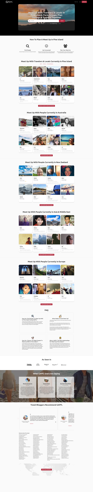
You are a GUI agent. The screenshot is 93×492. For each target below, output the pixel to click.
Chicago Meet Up (21, 436)
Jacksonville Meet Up (36, 444)
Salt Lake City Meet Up (50, 440)
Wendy (35, 128)
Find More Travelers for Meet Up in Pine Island (46, 105)
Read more (31, 423)
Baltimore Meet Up (36, 445)
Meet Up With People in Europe (46, 304)
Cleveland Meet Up (64, 435)
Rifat (63, 227)
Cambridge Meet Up (50, 444)
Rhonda (35, 97)
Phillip (35, 246)
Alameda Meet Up (50, 434)
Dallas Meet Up (21, 447)
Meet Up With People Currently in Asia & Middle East (46, 212)
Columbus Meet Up (36, 434)
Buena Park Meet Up (50, 438)
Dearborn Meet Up (64, 437)
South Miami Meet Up (36, 442)
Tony (49, 78)
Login (80, 1)
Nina (63, 296)
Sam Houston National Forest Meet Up (24, 446)
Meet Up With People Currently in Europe (46, 261)
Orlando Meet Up (35, 435)
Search (62, 20)
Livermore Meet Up (36, 441)
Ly (20, 78)
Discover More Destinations (46, 469)
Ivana (21, 178)
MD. (62, 246)
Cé (48, 296)
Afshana (35, 227)
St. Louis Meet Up (35, 446)
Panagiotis (36, 296)
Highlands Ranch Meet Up (51, 441)
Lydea (35, 277)
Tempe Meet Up (63, 443)
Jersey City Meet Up (22, 442)
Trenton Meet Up (21, 444)
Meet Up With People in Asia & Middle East (46, 254)
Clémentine (22, 128)
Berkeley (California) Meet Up (51, 443)
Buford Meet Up (49, 435)
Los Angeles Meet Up (22, 435)
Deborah (63, 128)
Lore (35, 147)
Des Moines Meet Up (50, 437)
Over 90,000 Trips (53, 23)
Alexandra (22, 277)
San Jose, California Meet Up (23, 439)
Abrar (49, 227)
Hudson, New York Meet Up (23, 434)
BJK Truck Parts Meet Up (65, 445)
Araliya (49, 147)
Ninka (63, 178)
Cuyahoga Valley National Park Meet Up (67, 440)
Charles (35, 178)
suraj (49, 128)
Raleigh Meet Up (49, 445)
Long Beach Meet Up (64, 441)
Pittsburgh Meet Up (36, 447)
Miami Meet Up (49, 447)
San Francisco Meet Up (22, 445)
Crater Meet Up (63, 447)
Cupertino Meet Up (36, 443)
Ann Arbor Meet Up (64, 434)
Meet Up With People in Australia (46, 155)
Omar (21, 227)
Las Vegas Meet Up (50, 439)
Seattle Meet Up (21, 438)
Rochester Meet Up (64, 439)
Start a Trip (76, 1)
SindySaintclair (37, 78)
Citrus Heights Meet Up (50, 442)
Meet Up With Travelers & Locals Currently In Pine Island (46, 61)
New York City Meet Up (22, 443)
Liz (62, 147)
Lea (20, 97)
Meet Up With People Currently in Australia (46, 113)
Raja (21, 147)
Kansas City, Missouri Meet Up (37, 436)
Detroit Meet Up (63, 438)
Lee (62, 97)
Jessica (49, 246)
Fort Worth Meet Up (64, 446)
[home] (9, 2)
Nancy (63, 78)
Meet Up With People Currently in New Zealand (46, 162)
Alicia (35, 196)
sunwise (49, 178)
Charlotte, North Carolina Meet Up (38, 439)
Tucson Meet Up (63, 436)
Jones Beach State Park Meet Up (52, 446)
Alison (49, 196)
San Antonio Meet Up (36, 437)
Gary (63, 196)
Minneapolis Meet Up (50, 436)
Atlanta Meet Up (21, 440)
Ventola (21, 196)
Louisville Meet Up (64, 444)
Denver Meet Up (21, 441)
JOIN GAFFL (84, 1)
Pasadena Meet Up (64, 442)
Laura (49, 97)
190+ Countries (41, 23)
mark (49, 277)
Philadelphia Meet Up (36, 438)
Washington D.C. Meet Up (23, 437)
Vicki (21, 296)
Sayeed (21, 246)
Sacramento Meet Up (36, 440)
